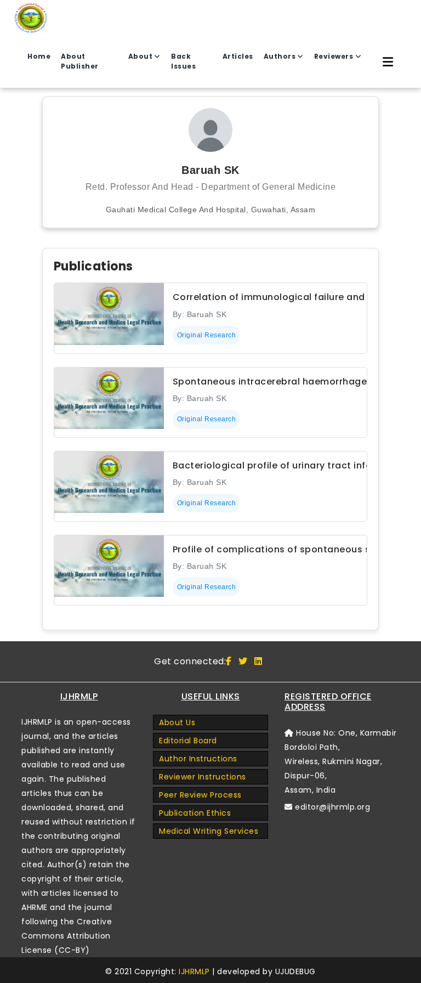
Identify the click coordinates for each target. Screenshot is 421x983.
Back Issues (183, 61)
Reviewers (334, 56)
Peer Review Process (200, 794)
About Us (177, 722)
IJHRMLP (194, 971)
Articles (238, 56)
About (140, 56)
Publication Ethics (195, 812)
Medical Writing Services (208, 831)
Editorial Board (188, 740)
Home (38, 56)
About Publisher (80, 61)
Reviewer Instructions (202, 776)
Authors (280, 56)
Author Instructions (198, 758)
